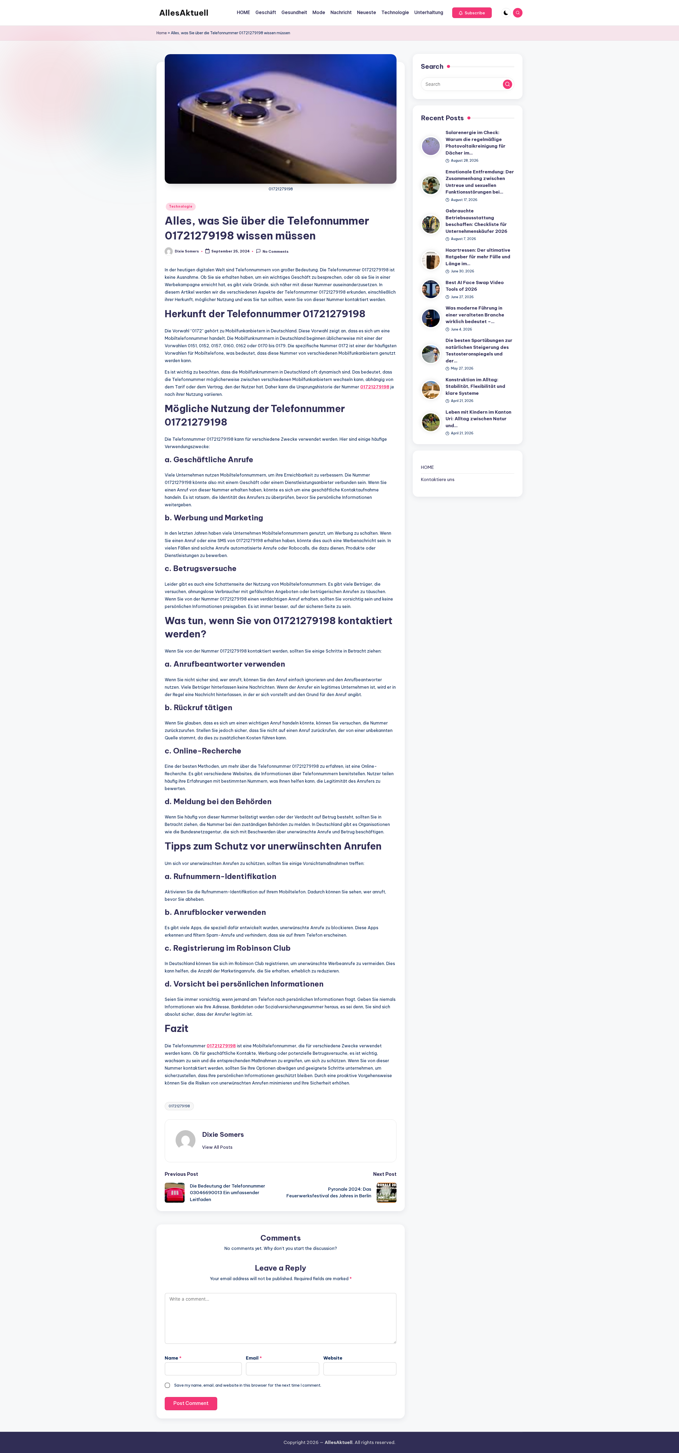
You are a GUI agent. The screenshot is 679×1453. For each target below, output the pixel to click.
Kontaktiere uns (438, 479)
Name (173, 1358)
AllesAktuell (183, 13)
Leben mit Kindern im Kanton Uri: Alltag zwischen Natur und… (478, 418)
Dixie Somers (223, 1134)
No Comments (276, 252)
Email (254, 1358)
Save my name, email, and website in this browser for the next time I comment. (247, 1385)
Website (332, 1358)
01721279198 (374, 386)
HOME (427, 467)
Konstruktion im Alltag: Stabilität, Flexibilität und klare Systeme (475, 386)
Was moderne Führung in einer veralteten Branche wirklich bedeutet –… (475, 314)
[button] (472, 12)
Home (161, 33)
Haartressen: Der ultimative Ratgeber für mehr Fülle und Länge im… (478, 256)
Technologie (181, 206)
